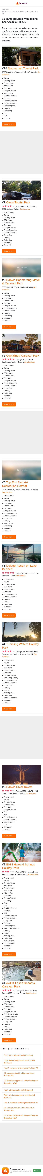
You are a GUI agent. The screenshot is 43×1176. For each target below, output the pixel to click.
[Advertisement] (21, 152)
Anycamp (5, 9)
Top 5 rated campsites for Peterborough (18, 1055)
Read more (9, 124)
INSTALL (36, 1170)
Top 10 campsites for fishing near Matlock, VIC (21, 1068)
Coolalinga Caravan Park (22, 355)
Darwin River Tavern (19, 787)
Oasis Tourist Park (18, 202)
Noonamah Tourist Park (23, 68)
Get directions (25, 209)
